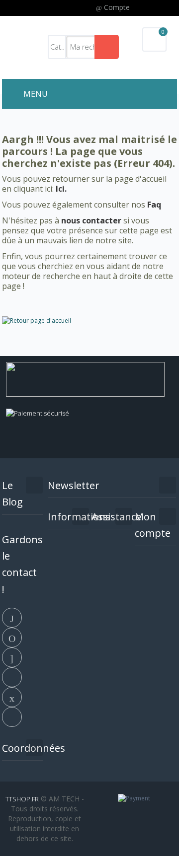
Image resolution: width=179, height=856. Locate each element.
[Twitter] (12, 636)
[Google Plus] (12, 656)
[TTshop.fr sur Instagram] (12, 676)
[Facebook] (12, 616)
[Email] (12, 696)
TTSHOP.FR (22, 798)
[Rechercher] (106, 47)
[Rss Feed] (12, 716)
